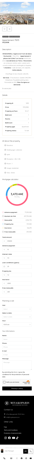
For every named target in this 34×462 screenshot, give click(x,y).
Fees (5, 427)
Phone (4, 343)
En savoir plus (6, 88)
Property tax (6, 271)
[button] (17, 12)
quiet (8, 154)
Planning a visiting (17, 388)
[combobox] (17, 309)
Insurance (5, 279)
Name (4, 335)
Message (5, 359)
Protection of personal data (12, 433)
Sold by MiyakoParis (14, 36)
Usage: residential (12, 168)
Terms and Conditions (11, 430)
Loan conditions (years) (10, 262)
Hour (4, 321)
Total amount (7, 237)
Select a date (7, 313)
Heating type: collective (14, 150)
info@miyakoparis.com (13, 417)
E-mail (4, 351)
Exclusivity (5, 36)
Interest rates (7, 254)
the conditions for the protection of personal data (15, 374)
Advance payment (8, 246)
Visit (3, 305)
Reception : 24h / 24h (13, 159)
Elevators (10, 145)
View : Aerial (11, 173)
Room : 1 (9, 163)
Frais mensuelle (7, 288)
